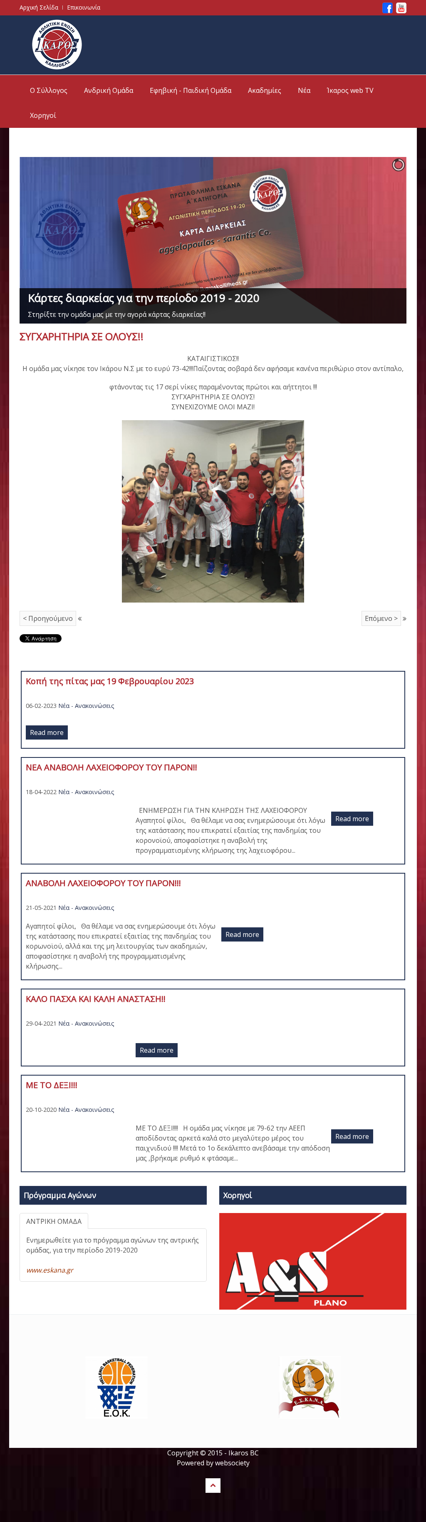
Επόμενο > (381, 618)
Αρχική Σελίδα (39, 7)
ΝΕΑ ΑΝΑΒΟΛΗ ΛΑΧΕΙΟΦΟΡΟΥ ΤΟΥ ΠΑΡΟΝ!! (111, 767)
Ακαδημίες (264, 90)
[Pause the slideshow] (381, 240)
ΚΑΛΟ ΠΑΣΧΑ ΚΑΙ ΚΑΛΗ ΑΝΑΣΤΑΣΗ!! (96, 998)
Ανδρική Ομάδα (108, 90)
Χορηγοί (43, 115)
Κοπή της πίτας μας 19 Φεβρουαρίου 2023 (110, 681)
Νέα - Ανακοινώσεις (86, 706)
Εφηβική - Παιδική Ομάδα (190, 90)
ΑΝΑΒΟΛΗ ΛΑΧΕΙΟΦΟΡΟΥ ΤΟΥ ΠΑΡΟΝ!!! (103, 883)
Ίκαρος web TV (350, 90)
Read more (47, 732)
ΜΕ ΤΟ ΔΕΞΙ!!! (51, 1085)
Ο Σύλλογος (48, 90)
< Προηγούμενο (48, 618)
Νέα (304, 90)
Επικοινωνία (83, 7)
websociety (232, 1462)
